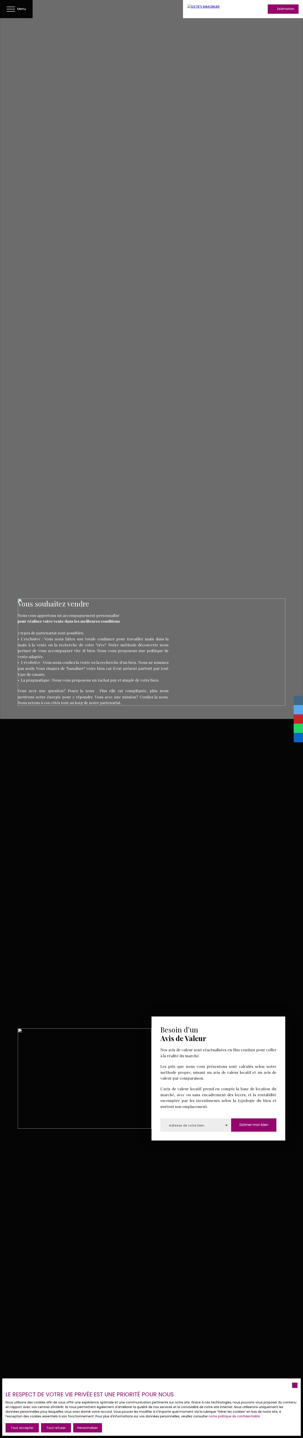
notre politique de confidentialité (234, 1416)
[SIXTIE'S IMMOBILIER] (216, 9)
